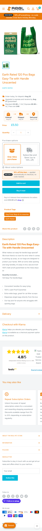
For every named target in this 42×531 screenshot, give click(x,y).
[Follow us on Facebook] (4, 496)
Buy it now (21, 191)
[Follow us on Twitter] (8, 496)
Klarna (4, 329)
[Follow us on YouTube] (21, 496)
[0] (37, 8)
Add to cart (21, 183)
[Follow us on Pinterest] (17, 496)
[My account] (33, 9)
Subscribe (10, 478)
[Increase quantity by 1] (28, 132)
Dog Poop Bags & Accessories (17, 214)
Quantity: (6, 133)
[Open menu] (3, 9)
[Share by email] (38, 228)
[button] (21, 167)
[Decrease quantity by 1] (13, 132)
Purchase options (10, 141)
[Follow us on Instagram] (12, 496)
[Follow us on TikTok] (26, 496)
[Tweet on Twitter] (33, 228)
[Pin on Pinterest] (29, 228)
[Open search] (28, 9)
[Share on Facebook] (24, 228)
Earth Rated (7, 88)
